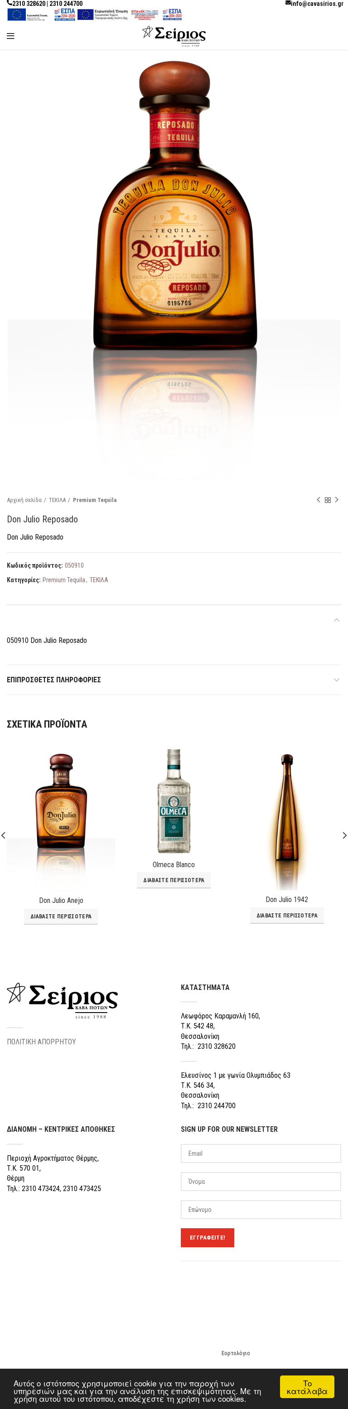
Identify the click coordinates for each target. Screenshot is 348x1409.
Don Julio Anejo (61, 900)
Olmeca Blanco (174, 864)
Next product (336, 500)
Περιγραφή (24, 620)
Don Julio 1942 (287, 899)
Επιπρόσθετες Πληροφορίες (54, 680)
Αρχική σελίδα (24, 500)
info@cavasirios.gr (317, 3)
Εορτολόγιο (236, 1353)
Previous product (318, 500)
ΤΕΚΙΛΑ (57, 500)
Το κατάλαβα (307, 1386)
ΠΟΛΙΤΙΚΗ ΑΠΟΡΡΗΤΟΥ (41, 1041)
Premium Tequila (94, 500)
